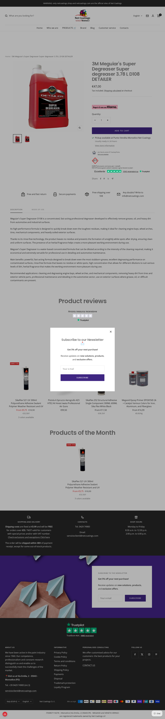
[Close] (111, 332)
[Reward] (5, 714)
